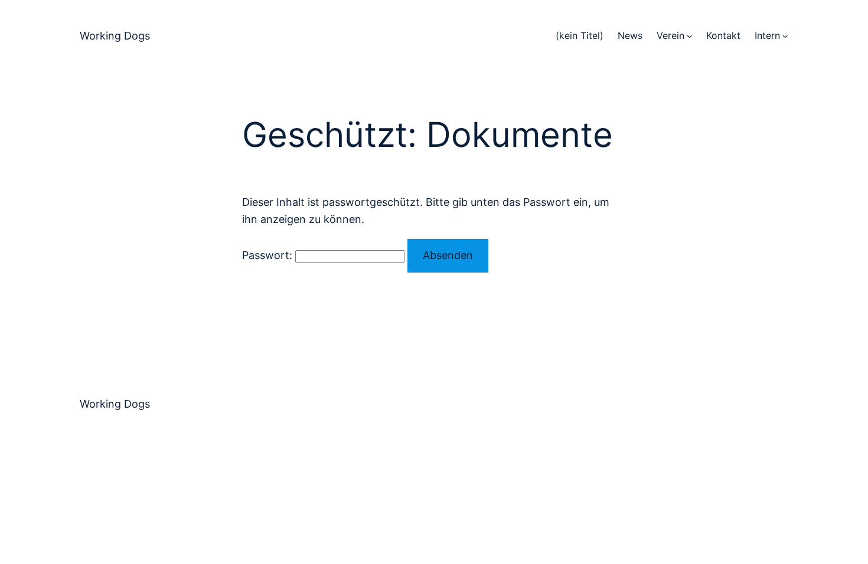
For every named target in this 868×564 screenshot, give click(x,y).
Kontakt (723, 35)
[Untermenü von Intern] (785, 36)
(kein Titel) (579, 35)
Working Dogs (115, 35)
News (630, 35)
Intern (767, 35)
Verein (670, 35)
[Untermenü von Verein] (690, 36)
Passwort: (268, 255)
